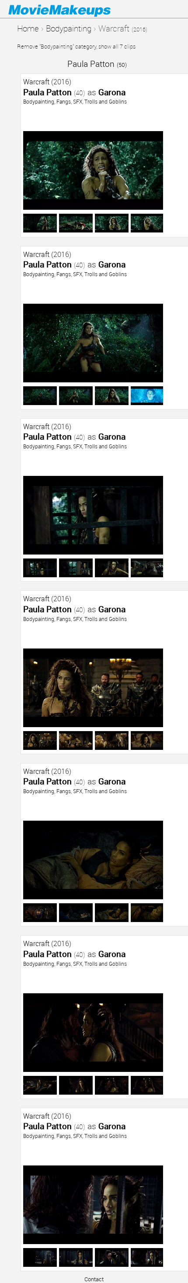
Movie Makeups (72, 9)
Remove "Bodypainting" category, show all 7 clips (76, 46)
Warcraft (36, 82)
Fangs (63, 101)
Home (28, 28)
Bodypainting (68, 28)
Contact (94, 1279)
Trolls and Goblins (105, 101)
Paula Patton (97, 63)
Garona (111, 92)
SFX (77, 101)
